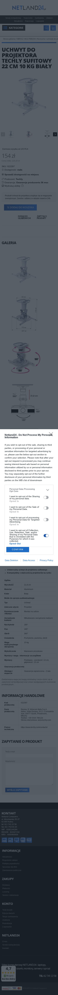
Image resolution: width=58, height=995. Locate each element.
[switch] (46, 497)
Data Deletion (11, 560)
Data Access (29, 560)
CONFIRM (17, 549)
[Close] (52, 435)
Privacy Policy (46, 560)
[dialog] (29, 497)
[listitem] (29, 490)
